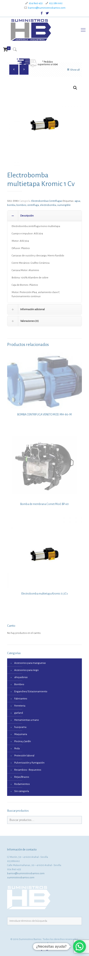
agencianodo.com (45, 943)
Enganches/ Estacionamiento (30, 691)
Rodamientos (22, 784)
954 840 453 (36, 3)
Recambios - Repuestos (27, 769)
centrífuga (33, 205)
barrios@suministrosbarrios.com (46, 7)
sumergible (64, 205)
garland (18, 712)
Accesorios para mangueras (30, 663)
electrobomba (48, 205)
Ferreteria (19, 705)
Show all (75, 69)
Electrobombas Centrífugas (46, 201)
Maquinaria (20, 734)
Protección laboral (24, 755)
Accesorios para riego (26, 670)
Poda (17, 748)
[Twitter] (47, 13)
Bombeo (19, 684)
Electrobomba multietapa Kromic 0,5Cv (44, 593)
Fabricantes (20, 698)
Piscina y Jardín (22, 741)
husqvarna (20, 727)
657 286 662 (55, 3)
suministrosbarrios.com (20, 877)
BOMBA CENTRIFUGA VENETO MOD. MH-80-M (44, 414)
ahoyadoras (21, 677)
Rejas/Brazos (21, 777)
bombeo (21, 205)
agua (77, 201)
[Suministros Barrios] (31, 30)
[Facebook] (42, 13)
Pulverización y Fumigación (29, 762)
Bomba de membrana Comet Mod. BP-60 (44, 504)
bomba (11, 205)
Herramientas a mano (26, 720)
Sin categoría (21, 791)
